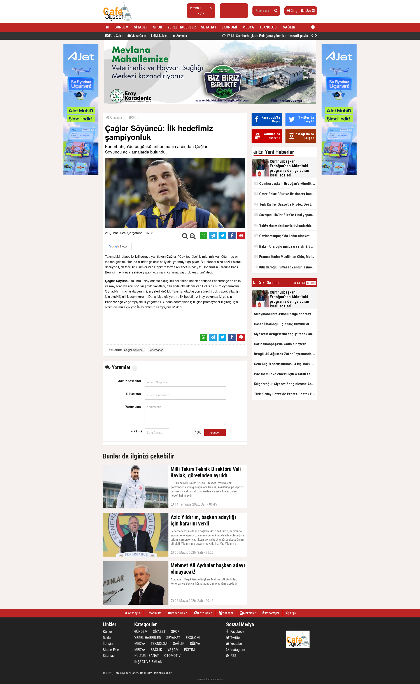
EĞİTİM (189, 649)
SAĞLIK (289, 27)
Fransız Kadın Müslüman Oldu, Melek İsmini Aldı (285, 256)
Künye (107, 631)
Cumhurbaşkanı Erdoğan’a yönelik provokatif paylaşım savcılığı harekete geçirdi (288, 35)
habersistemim (214, 679)
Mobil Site (154, 613)
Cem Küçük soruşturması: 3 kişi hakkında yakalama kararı (285, 364)
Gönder (215, 432)
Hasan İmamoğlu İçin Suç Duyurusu (281, 324)
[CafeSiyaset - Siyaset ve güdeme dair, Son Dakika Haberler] (117, 21)
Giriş (293, 10)
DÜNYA (195, 643)
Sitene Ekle (111, 649)
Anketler (181, 36)
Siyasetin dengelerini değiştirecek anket (285, 334)
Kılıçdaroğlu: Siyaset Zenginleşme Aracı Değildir (285, 267)
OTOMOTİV (172, 655)
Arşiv (292, 613)
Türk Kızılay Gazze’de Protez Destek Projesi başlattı (285, 204)
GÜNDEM (121, 27)
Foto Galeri (115, 36)
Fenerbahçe (156, 350)
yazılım (201, 679)
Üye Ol (310, 10)
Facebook (236, 631)
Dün (303, 282)
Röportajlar (271, 613)
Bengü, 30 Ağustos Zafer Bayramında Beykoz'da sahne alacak (285, 354)
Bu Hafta (311, 282)
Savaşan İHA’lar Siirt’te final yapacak (284, 214)
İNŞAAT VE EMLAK (148, 661)
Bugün (297, 282)
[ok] (276, 11)
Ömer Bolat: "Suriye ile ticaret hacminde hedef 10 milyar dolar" (285, 193)
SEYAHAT (208, 27)
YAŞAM (173, 649)
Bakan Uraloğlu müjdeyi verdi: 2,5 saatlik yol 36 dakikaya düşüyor (285, 246)
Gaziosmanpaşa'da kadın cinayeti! (282, 235)
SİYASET (141, 27)
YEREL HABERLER (181, 27)
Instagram (237, 649)
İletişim (108, 643)
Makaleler (161, 36)
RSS (232, 655)
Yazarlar (227, 613)
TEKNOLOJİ (268, 27)
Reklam (108, 637)
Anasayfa (115, 118)
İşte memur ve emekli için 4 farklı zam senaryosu (285, 374)
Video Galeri (139, 36)
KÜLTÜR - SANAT (146, 655)
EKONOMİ (229, 27)
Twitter (235, 637)
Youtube (235, 643)
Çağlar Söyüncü (134, 350)
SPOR (157, 27)
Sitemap (109, 655)
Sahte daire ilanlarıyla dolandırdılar (283, 225)
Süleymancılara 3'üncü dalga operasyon (284, 314)
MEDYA (248, 27)
